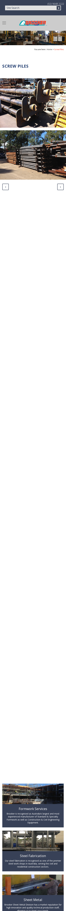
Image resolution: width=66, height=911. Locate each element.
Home (49, 49)
